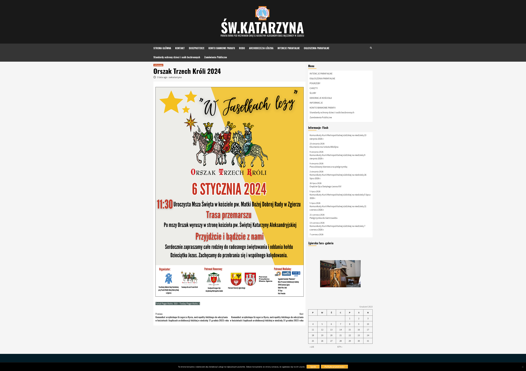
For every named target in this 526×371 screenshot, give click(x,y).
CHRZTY (314, 88)
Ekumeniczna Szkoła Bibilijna (324, 146)
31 (368, 340)
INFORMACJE (316, 102)
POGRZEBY (315, 83)
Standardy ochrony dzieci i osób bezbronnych (176, 57)
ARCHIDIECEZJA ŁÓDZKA (261, 48)
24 (368, 335)
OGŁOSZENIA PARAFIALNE (316, 48)
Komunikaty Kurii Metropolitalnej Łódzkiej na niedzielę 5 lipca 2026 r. (340, 196)
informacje (158, 65)
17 (368, 329)
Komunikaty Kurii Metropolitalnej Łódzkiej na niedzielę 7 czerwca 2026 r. (337, 228)
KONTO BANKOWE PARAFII (221, 48)
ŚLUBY (313, 93)
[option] (340, 273)
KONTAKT (180, 48)
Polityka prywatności (334, 366)
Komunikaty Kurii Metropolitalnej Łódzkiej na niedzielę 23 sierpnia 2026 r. (338, 137)
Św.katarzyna (262, 27)
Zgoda (313, 366)
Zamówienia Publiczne (215, 57)
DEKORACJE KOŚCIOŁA (321, 97)
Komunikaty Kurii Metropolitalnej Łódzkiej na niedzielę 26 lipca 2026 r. (338, 176)
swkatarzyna (175, 77)
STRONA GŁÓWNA (162, 48)
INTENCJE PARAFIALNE (289, 48)
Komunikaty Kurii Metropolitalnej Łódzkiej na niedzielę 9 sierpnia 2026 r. (337, 157)
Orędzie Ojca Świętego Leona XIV (325, 186)
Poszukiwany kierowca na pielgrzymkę (328, 166)
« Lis (312, 346)
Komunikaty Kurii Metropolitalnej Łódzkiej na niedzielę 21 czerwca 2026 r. (338, 208)
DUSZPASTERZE (196, 48)
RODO (242, 48)
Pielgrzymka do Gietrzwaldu (324, 217)
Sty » (339, 346)
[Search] (371, 47)
